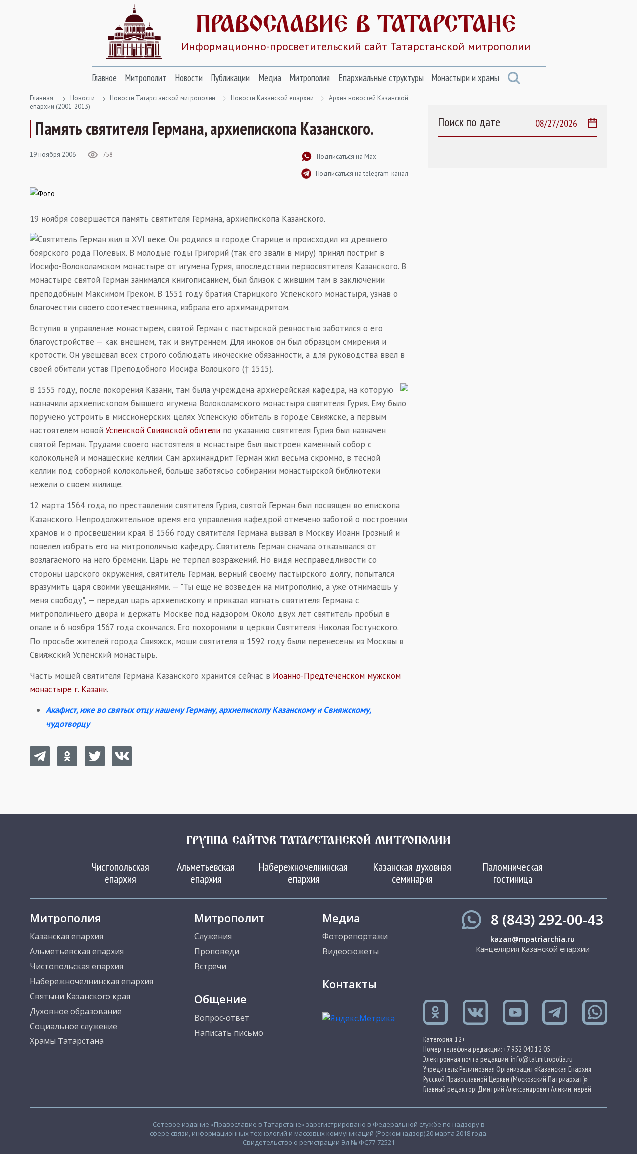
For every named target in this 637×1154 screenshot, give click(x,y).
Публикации (230, 78)
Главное (104, 78)
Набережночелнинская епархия (303, 873)
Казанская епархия (66, 936)
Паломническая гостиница (513, 873)
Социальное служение (73, 1026)
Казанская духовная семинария (412, 873)
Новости (189, 78)
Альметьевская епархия (206, 873)
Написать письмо (228, 1033)
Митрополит (145, 78)
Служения (213, 936)
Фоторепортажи (355, 936)
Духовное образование (76, 1011)
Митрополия (309, 78)
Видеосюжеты (350, 951)
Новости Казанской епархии (272, 98)
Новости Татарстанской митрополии (162, 98)
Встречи (210, 966)
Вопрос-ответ (221, 1018)
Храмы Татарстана (67, 1041)
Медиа (269, 78)
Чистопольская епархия (120, 873)
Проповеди (216, 951)
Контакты (349, 983)
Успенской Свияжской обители (163, 430)
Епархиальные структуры (381, 78)
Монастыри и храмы (465, 78)
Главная (41, 98)
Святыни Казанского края (80, 996)
